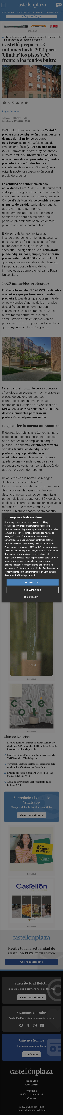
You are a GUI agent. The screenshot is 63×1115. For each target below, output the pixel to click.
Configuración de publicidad (29, 568)
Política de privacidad (25, 575)
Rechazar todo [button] (32, 590)
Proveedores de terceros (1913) (19, 547)
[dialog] (32, 557)
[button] (31, 597)
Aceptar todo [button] (32, 582)
